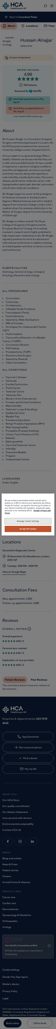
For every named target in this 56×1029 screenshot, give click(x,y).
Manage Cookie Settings (28, 521)
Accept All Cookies (28, 529)
